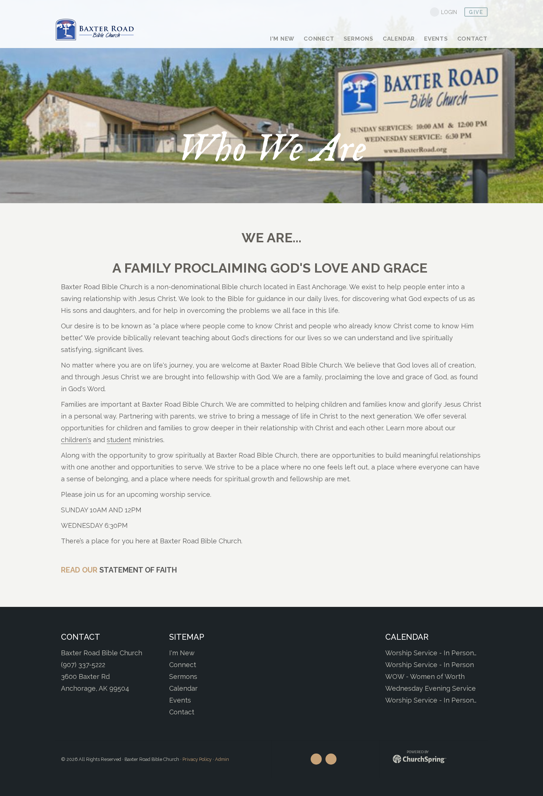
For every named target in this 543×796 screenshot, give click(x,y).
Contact (181, 712)
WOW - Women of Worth (425, 676)
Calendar (183, 688)
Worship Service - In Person (429, 665)
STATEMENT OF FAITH (138, 570)
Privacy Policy (197, 759)
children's (76, 440)
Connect (182, 665)
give (476, 12)
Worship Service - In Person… (431, 653)
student (119, 440)
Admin (222, 759)
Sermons (183, 676)
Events (180, 700)
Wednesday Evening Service (430, 688)
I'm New (182, 653)
